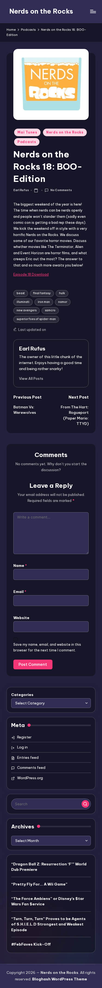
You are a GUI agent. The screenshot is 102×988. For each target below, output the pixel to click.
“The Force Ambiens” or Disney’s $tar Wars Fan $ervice (47, 901)
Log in (22, 747)
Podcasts (26, 142)
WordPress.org (30, 777)
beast (21, 293)
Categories (22, 694)
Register (24, 737)
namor (62, 302)
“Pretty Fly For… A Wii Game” (39, 884)
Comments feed (31, 767)
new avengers (26, 310)
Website (21, 617)
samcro (50, 310)
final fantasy (42, 293)
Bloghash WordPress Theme (59, 979)
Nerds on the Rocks (41, 11)
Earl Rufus (32, 348)
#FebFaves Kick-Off (31, 944)
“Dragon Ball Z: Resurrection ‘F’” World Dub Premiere (48, 867)
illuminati (23, 302)
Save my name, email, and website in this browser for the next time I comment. (47, 647)
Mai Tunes (27, 132)
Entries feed (28, 757)
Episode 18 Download (31, 274)
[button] (31, 378)
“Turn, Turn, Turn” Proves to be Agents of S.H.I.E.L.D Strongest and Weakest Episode (48, 924)
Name (20, 565)
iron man (44, 302)
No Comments (61, 190)
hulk (62, 293)
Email (19, 591)
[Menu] (92, 11)
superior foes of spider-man (36, 319)
